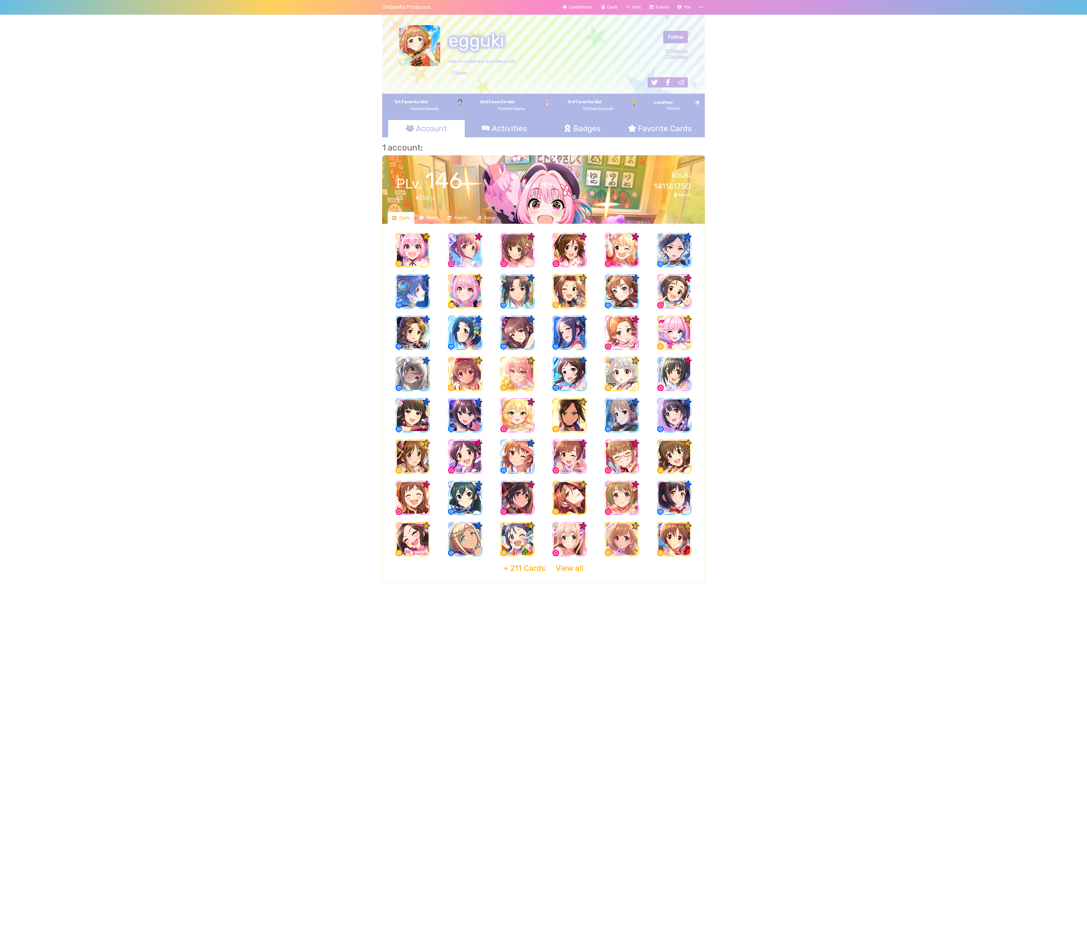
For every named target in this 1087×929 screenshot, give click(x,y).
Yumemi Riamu (502, 105)
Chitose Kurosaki (591, 105)
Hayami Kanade (416, 105)
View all (543, 568)
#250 (423, 198)
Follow (675, 37)
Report (461, 73)
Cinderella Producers (406, 7)
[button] (684, 7)
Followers (676, 51)
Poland (667, 105)
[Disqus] (543, 679)
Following (676, 57)
